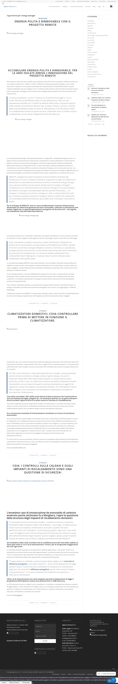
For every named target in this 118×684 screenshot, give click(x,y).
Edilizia (90, 47)
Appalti (90, 26)
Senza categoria (92, 72)
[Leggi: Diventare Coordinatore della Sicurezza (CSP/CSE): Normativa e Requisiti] (89, 89)
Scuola (89, 69)
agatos (55, 303)
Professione (42, 18)
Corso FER (90, 40)
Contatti (73, 1)
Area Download (59, 1)
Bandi (89, 31)
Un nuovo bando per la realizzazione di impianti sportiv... (99, 107)
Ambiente (90, 21)
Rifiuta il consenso (14, 682)
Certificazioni (91, 33)
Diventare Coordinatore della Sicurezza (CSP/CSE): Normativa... (100, 90)
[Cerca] (103, 6)
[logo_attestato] (9, 6)
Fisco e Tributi (92, 52)
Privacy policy (26, 682)
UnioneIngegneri (17, 595)
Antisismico (91, 23)
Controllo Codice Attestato (83, 1)
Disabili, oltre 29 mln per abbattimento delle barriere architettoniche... (100, 117)
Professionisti (92, 67)
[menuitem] (59, 1)
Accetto (4, 682)
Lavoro (89, 57)
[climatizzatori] (43, 343)
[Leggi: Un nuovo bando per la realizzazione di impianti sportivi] (89, 105)
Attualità (42, 311)
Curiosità (90, 45)
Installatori (91, 55)
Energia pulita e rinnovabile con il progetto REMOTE (43, 23)
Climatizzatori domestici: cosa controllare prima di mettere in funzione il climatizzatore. (42, 317)
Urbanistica (91, 77)
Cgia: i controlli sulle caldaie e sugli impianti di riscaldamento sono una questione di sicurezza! (43, 469)
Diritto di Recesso (111, 1)
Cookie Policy (94, 1)
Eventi (89, 50)
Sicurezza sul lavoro (94, 74)
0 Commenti (45, 303)
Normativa (91, 62)
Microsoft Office (92, 60)
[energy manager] (43, 50)
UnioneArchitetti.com (18, 448)
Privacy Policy (102, 1)
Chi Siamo (67, 1)
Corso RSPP (91, 43)
